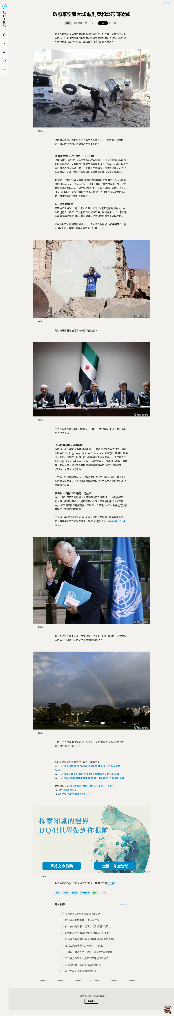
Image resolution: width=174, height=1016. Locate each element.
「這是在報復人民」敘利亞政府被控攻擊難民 (89, 952)
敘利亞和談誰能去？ (68, 789)
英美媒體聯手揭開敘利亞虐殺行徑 (83, 964)
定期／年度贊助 (115, 866)
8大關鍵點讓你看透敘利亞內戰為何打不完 (90, 785)
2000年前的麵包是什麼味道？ (73, 793)
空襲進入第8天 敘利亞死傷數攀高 (82, 913)
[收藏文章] (93, 23)
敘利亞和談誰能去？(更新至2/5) (82, 920)
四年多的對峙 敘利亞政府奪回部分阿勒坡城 (88, 926)
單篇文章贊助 (61, 866)
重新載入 (91, 1001)
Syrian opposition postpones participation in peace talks (92, 777)
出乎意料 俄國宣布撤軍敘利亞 (80, 971)
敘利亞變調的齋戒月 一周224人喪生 (84, 945)
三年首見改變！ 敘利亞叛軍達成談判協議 (86, 958)
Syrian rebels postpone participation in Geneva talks (90, 773)
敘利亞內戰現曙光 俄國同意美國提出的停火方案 (90, 939)
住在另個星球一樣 (116, 521)
